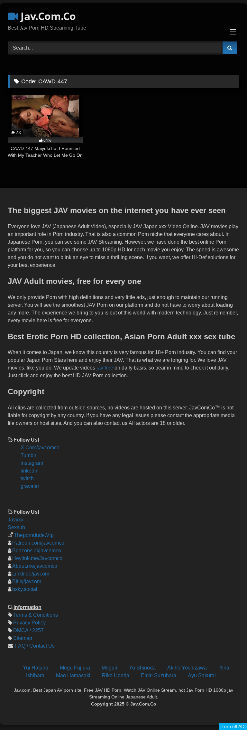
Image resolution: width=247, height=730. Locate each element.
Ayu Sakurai (202, 675)
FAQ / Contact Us (34, 646)
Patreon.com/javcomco (38, 543)
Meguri (109, 667)
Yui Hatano (35, 667)
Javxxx (15, 519)
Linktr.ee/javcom (30, 573)
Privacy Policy (29, 622)
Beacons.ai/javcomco (36, 550)
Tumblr (28, 455)
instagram (32, 463)
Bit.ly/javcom (26, 581)
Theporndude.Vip (34, 535)
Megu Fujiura (75, 667)
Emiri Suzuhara (158, 675)
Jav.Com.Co (47, 16)
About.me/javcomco (34, 566)
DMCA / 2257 (28, 630)
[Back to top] (237, 682)
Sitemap (22, 638)
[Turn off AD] (233, 726)
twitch (27, 478)
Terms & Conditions (35, 615)
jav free (104, 367)
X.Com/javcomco (40, 447)
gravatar (30, 486)
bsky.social (24, 589)
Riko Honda (115, 675)
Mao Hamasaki (73, 675)
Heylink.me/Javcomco (37, 558)
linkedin (30, 470)
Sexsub (16, 527)
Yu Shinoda (142, 667)
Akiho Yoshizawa (187, 667)
